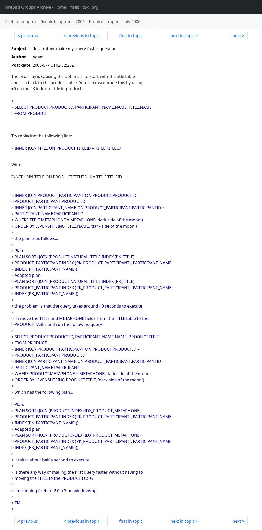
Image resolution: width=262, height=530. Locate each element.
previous (29, 35)
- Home (35, 7)
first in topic (131, 35)
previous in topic (83, 35)
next (237, 35)
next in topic (182, 35)
